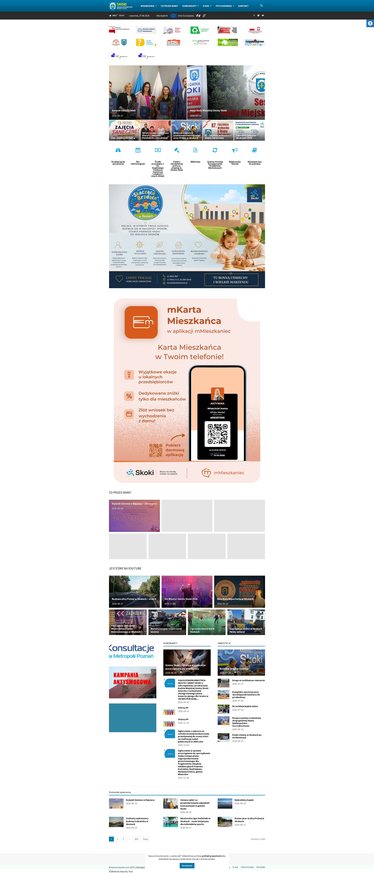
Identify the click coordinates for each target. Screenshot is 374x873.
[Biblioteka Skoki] (195, 161)
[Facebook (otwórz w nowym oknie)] (254, 15)
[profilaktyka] (132, 717)
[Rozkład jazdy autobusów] (118, 161)
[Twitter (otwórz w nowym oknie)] (258, 15)
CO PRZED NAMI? (120, 492)
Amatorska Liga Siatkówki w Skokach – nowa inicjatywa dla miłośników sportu (195, 821)
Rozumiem (187, 865)
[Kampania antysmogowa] (132, 682)
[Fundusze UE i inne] (157, 161)
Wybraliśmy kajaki (244, 799)
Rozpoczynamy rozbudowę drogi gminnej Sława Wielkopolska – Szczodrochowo (246, 721)
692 (136, 839)
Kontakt (243, 5)
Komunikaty (189, 5)
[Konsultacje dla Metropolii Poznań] (132, 651)
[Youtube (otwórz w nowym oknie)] (263, 15)
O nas (206, 5)
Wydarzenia (147, 5)
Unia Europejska (186, 15)
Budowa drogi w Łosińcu (234, 668)
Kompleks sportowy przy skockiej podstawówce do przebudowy (246, 694)
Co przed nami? (169, 5)
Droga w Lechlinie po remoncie (248, 680)
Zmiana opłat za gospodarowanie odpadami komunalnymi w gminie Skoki (194, 804)
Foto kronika (224, 5)
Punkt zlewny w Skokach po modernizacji (247, 736)
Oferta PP (183, 707)
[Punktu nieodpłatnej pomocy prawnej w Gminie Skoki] (176, 161)
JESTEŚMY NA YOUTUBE (125, 568)
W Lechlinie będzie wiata (245, 706)
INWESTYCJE (224, 643)
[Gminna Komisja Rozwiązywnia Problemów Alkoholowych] (215, 161)
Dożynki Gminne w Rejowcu (140, 799)
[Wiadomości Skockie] (235, 161)
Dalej (145, 839)
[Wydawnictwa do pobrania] (254, 161)
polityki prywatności (212, 856)
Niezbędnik (162, 15)
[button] (370, 23)
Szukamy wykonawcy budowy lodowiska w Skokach (137, 821)
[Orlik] (137, 161)
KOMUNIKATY (170, 643)
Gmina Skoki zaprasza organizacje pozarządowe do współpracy (185, 666)
